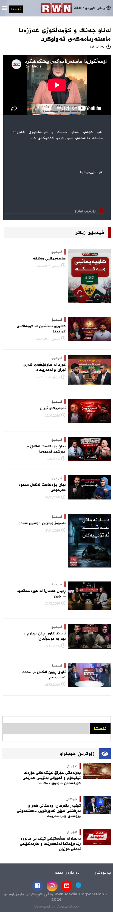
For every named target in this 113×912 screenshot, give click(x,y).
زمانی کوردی (95, 7)
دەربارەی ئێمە (67, 872)
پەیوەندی (102, 872)
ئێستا (16, 9)
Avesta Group (68, 906)
